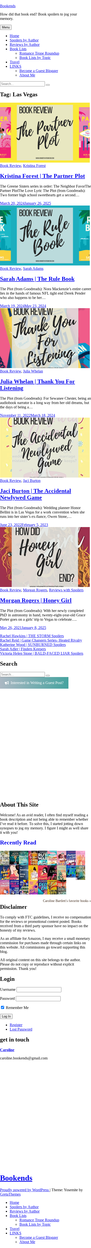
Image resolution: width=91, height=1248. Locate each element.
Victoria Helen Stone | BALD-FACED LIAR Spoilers (41, 653)
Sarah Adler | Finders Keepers (23, 649)
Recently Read (18, 842)
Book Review (10, 166)
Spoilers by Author (24, 40)
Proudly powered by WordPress (25, 1190)
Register (16, 1025)
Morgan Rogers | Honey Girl (36, 600)
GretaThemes (10, 1194)
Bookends (8, 6)
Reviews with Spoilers (66, 590)
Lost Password (21, 1029)
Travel (14, 62)
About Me (27, 75)
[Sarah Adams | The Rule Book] (45, 264)
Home (14, 36)
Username (8, 989)
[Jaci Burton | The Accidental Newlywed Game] (45, 476)
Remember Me (17, 1008)
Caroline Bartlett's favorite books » (67, 901)
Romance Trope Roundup (39, 53)
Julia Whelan (33, 371)
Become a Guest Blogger (38, 71)
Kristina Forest (34, 166)
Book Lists (18, 49)
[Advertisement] (45, 746)
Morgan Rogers (35, 590)
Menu (6, 27)
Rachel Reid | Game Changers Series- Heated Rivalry (41, 640)
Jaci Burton (32, 481)
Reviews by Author (25, 44)
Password (7, 998)
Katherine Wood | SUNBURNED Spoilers (33, 645)
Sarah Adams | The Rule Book (37, 279)
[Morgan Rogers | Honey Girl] (45, 586)
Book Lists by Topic (35, 58)
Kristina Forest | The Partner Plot (42, 176)
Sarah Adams (33, 268)
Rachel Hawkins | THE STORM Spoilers (32, 636)
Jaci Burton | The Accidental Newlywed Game (35, 494)
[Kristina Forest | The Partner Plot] (45, 161)
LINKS (15, 66)
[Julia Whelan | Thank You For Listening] (45, 367)
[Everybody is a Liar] (72, 876)
